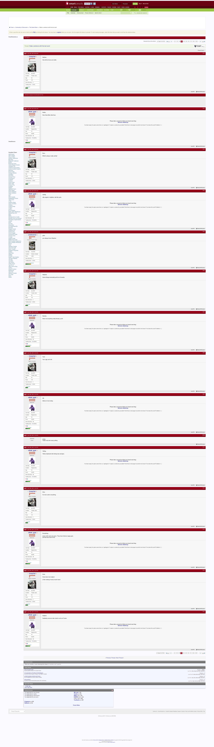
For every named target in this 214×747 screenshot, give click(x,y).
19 (177, 41)
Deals (75, 7)
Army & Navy (12, 157)
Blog (68, 10)
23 (186, 41)
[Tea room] (135, 7)
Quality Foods (12, 238)
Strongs (10, 255)
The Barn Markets (13, 258)
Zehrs (10, 275)
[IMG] (75, 695)
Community (80, 13)
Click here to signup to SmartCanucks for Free (34, 94)
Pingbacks (27, 701)
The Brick (11, 261)
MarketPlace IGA (13, 213)
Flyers (92, 7)
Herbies (10, 187)
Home (71, 7)
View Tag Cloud (28, 687)
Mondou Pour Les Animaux (15, 218)
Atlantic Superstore (13, 158)
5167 (200, 46)
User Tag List (27, 37)
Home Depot (12, 190)
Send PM (192, 91)
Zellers (10, 277)
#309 (204, 394)
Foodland (11, 179)
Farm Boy (11, 175)
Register (145, 3)
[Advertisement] (55, 101)
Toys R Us (11, 265)
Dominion (11, 170)
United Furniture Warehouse (12, 269)
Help (140, 3)
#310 (204, 435)
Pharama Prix (12, 230)
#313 (204, 529)
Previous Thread (110, 657)
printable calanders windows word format (32, 676)
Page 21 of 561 (161, 41)
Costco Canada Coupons (15, 169)
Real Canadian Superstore (15, 241)
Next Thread (119, 657)
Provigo (10, 237)
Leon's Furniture (12, 203)
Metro (10, 215)
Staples (10, 254)
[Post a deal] (146, 7)
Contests (103, 7)
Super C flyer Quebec (14, 257)
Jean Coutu (11, 199)
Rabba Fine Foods (13, 239)
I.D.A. (10, 194)
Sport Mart (11, 253)
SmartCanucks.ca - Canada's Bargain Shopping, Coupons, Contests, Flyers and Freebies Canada (177, 711)
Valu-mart (11, 271)
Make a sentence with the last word (39, 46)
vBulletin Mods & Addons (109, 740)
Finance (109, 7)
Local (134, 10)
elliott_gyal (32, 112)
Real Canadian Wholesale (15, 242)
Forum (75, 10)
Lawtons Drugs (12, 202)
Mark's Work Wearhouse (14, 211)
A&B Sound (11, 154)
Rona (10, 245)
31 (188, 41)
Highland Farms (12, 189)
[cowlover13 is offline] (32, 245)
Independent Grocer (13, 198)
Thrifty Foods (12, 263)
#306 (204, 270)
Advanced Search (142, 13)
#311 (204, 447)
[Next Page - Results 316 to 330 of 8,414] (200, 41)
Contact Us (155, 711)
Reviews (114, 7)
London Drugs (12, 206)
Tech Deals (81, 7)
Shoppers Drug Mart (13, 250)
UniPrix (10, 267)
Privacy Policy (200, 711)
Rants (118, 7)
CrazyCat (32, 56)
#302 (204, 108)
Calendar (73, 13)
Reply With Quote (201, 91)
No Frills (11, 223)
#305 (204, 231)
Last (203, 41)
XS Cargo (11, 274)
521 (196, 41)
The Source (11, 262)
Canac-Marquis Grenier (14, 165)
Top (112, 10)
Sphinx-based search (111, 742)
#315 (204, 611)
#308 (204, 352)
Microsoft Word (27, 679)
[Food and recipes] (140, 7)
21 (181, 41)
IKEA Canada (12, 197)
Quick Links (98, 13)
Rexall (10, 243)
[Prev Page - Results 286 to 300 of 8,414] (171, 41)
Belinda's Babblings (123, 122)
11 (174, 41)
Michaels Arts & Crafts (14, 217)
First (169, 41)
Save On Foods (12, 247)
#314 (204, 570)
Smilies (76, 694)
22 (184, 41)
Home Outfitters (12, 193)
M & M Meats (12, 210)
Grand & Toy (12, 185)
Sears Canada (12, 249)
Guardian (11, 186)
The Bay (11, 259)
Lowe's (10, 209)
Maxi (10, 214)
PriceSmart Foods (13, 234)
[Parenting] (142, 7)
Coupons (87, 7)
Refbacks (26, 703)
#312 (204, 488)
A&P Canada (12, 155)
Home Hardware (12, 191)
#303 (204, 149)
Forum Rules (76, 705)
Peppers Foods (12, 229)
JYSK (10, 201)
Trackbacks (77, 700)
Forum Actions (89, 13)
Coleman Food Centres (14, 167)
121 (194, 41)
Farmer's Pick (12, 177)
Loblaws (10, 205)
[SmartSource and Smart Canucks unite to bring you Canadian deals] (15, 145)
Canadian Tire (12, 166)
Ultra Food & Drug (13, 266)
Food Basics (12, 178)
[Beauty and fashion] (137, 7)
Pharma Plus (12, 231)
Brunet (10, 162)
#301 (204, 53)
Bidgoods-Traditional (13, 161)
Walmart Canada (13, 273)
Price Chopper (12, 233)
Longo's (10, 207)
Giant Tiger (11, 183)
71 (191, 41)
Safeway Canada (13, 246)
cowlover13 (32, 235)
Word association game (28, 669)
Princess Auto (12, 235)
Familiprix (11, 174)
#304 (204, 190)
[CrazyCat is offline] (32, 67)
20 (179, 41)
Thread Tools (200, 50)
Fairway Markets (13, 173)
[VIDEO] (76, 697)
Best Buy (11, 159)
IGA (9, 195)
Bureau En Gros (12, 163)
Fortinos (10, 181)
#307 (204, 312)
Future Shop (11, 182)
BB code (76, 692)
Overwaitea (11, 225)
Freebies (97, 7)
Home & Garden (125, 7)
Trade (144, 10)
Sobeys (10, 251)
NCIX (10, 222)
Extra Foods (11, 171)
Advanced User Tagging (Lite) (98, 740)
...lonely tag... (27, 686)
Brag (124, 10)
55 (32, 137)
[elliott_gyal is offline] (32, 121)
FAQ (68, 13)
